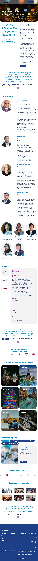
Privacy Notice (32, 551)
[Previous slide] (5, 81)
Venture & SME (4, 535)
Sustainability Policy (20, 554)
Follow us (21, 538)
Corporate (3, 540)
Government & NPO (4, 538)
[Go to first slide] (33, 81)
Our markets (13, 538)
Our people (13, 535)
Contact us (22, 535)
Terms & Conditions (20, 551)
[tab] (18, 88)
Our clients (13, 542)
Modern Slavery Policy (28, 554)
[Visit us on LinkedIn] (35, 547)
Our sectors (13, 540)
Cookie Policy (27, 551)
